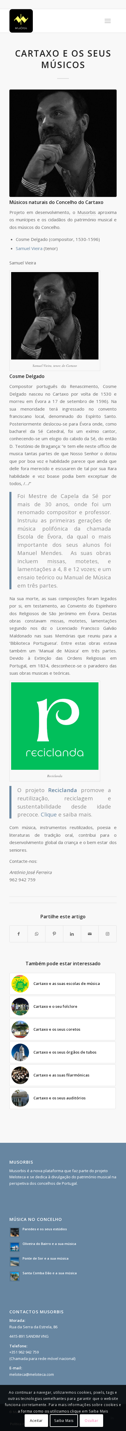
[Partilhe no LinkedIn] (72, 934)
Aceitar (36, 1420)
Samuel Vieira (29, 248)
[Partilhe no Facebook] (19, 934)
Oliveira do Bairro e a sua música (49, 1243)
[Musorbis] (52, 21)
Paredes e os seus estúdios (45, 1229)
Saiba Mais (64, 1420)
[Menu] (108, 21)
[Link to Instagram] (107, 934)
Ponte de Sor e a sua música (46, 1258)
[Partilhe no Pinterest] (54, 934)
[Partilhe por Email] (90, 934)
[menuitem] (108, 21)
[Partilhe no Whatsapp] (36, 934)
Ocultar (91, 1420)
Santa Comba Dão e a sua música (50, 1273)
